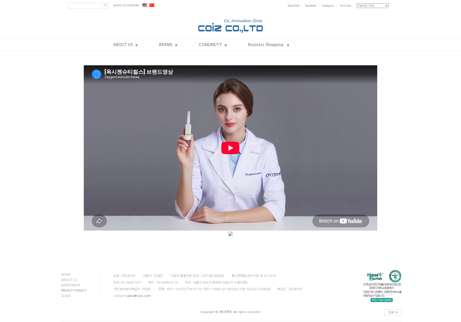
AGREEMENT (71, 285)
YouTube (345, 5)
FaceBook (310, 5)
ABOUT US (123, 45)
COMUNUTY (210, 45)
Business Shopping (266, 45)
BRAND (166, 45)
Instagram (328, 5)
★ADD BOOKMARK (126, 5)
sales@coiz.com (138, 295)
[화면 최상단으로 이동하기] (392, 311)
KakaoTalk (293, 5)
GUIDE (66, 295)
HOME (66, 274)
